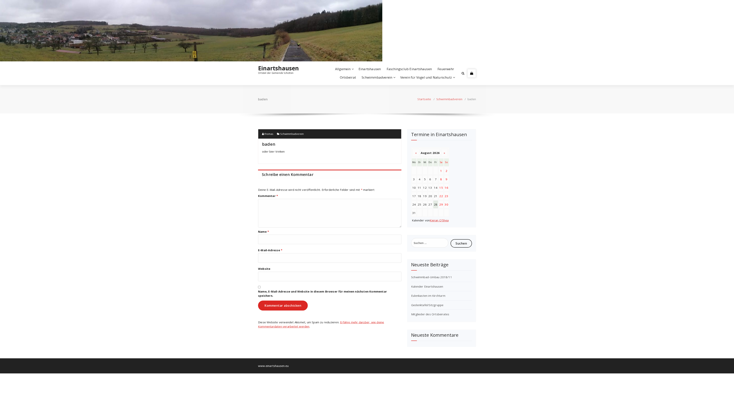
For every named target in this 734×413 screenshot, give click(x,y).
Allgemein (343, 69)
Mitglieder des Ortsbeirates (430, 314)
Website (264, 269)
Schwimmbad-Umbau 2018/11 (431, 277)
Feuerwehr (446, 69)
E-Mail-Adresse (270, 250)
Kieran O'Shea (439, 220)
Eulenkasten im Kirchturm (428, 296)
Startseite (424, 99)
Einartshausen (278, 68)
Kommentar (268, 196)
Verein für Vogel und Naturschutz (426, 77)
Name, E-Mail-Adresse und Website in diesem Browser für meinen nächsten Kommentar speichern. (322, 293)
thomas (268, 134)
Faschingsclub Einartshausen (409, 69)
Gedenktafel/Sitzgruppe (427, 305)
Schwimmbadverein (377, 77)
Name (263, 231)
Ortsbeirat (348, 77)
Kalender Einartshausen (427, 286)
